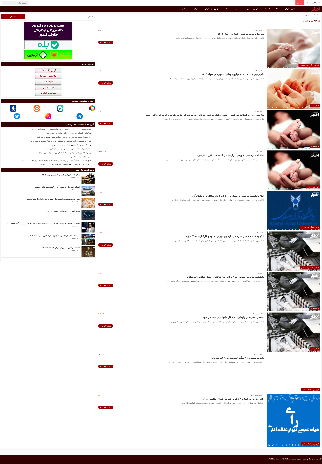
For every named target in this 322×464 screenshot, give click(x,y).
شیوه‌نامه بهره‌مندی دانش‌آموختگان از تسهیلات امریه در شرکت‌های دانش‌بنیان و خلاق (60, 141)
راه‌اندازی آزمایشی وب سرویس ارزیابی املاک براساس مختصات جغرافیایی (63, 137)
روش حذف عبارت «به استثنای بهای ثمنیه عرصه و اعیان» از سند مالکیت (53, 199)
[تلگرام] (32, 3)
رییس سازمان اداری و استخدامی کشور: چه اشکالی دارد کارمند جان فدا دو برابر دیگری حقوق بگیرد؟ (42, 223)
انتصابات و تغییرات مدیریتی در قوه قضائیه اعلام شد (61, 248)
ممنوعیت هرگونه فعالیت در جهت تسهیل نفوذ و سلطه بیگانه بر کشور (66, 164)
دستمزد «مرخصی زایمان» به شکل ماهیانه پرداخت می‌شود (233, 317)
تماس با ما (182, 9)
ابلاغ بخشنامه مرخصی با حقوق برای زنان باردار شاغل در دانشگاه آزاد (228, 195)
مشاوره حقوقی (291, 9)
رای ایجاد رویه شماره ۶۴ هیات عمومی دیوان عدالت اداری (233, 398)
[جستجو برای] (4, 3)
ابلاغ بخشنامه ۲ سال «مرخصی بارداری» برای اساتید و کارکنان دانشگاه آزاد (225, 236)
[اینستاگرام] (36, 3)
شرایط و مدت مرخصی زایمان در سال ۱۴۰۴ (241, 33)
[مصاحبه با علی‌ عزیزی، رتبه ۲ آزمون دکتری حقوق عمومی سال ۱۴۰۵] (88, 239)
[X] (40, 3)
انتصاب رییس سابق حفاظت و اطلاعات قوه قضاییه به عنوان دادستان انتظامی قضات (60, 129)
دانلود (226, 9)
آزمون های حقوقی (212, 9)
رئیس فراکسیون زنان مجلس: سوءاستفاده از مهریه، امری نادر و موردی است (62, 153)
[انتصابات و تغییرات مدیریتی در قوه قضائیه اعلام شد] (88, 251)
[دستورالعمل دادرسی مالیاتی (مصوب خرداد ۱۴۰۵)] (88, 215)
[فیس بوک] (43, 3)
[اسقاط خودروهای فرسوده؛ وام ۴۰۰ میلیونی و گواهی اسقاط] (88, 191)
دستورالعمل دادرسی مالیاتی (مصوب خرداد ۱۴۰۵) (61, 211)
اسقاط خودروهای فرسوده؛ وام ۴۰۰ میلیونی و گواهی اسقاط (57, 187)
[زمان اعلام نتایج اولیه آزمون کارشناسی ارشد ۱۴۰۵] (88, 178)
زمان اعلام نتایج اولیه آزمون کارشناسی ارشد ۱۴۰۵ (61, 175)
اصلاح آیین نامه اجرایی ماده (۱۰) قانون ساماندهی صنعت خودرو (68, 133)
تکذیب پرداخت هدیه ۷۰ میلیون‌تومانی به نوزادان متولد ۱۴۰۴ (233, 74)
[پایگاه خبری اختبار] (315, 9)
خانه (303, 9)
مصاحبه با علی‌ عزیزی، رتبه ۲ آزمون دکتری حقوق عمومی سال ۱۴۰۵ (54, 236)
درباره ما (195, 9)
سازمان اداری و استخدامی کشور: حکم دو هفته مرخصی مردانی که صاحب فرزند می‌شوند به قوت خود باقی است (205, 114)
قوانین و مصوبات (251, 9)
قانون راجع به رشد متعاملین (81, 157)
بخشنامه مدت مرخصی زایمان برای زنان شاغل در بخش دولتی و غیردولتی (225, 276)
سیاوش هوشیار (307, 459)
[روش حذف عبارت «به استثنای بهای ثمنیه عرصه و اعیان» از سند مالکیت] (88, 203)
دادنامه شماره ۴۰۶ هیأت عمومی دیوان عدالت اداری (237, 357)
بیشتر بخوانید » (105, 42)
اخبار (237, 9)
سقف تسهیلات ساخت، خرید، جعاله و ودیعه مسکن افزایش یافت (67, 149)
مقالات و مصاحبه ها (272, 9)
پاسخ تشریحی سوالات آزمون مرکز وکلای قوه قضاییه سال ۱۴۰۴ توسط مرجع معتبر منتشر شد (56, 160)
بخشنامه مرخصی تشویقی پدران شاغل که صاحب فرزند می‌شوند (230, 155)
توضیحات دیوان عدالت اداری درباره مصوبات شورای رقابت (69, 145)
